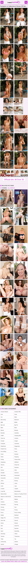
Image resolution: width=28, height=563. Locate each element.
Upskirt (2, 544)
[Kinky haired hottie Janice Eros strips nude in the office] (21, 288)
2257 (19, 561)
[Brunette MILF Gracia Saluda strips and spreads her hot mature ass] (7, 234)
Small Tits (16, 525)
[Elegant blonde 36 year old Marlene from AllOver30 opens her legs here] (21, 252)
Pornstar (3, 509)
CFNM (2, 435)
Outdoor (2, 501)
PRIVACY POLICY (10, 561)
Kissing (16, 480)
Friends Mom (17, 459)
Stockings (3, 533)
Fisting (2, 459)
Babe (15, 417)
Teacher (2, 536)
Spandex (16, 528)
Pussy (2, 512)
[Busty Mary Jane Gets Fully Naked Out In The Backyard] (21, 270)
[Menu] (2, 2)
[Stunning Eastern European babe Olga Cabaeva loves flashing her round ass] (7, 342)
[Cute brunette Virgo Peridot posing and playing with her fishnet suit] (21, 198)
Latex (2, 486)
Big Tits (16, 425)
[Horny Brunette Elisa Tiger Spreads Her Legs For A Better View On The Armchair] (7, 378)
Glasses (2, 464)
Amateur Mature (4, 411)
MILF (2, 499)
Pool (15, 507)
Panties (16, 501)
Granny (2, 470)
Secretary (16, 517)
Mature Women (17, 496)
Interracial (16, 478)
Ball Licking (3, 419)
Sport (2, 531)
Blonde (2, 430)
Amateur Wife (17, 411)
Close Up (3, 438)
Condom (16, 438)
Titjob (2, 539)
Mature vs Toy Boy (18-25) (20, 493)
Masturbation (17, 491)
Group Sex (16, 464)
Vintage (16, 544)
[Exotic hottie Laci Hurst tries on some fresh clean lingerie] (7, 198)
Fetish (2, 456)
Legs (15, 486)
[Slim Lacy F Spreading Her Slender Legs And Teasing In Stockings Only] (7, 360)
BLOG (2, 561)
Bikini (2, 427)
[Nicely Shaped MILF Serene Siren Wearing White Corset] (7, 288)
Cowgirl (2, 440)
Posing (16, 509)
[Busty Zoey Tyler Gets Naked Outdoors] (21, 216)
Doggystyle (17, 446)
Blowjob (16, 430)
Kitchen (2, 483)
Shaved (16, 520)
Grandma (16, 467)
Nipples (16, 499)
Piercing (16, 504)
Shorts (2, 523)
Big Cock (3, 425)
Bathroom (16, 419)
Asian (15, 414)
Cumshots (16, 443)
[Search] (26, 2)
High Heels (3, 475)
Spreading (16, 531)
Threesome (17, 536)
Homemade (17, 475)
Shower (16, 523)
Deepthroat (3, 446)
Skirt (2, 525)
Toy (15, 539)
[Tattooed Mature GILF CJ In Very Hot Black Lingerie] (7, 396)
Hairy (15, 470)
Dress (15, 448)
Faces (15, 451)
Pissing (2, 507)
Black (15, 427)
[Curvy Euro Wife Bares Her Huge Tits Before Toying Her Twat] (7, 270)
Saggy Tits (3, 517)
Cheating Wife (17, 435)
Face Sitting (3, 451)
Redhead (16, 515)
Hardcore (16, 472)
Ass (2, 417)
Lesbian (2, 488)
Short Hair (3, 520)
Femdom (16, 454)
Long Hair (3, 491)
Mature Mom (3, 493)
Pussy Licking (17, 512)
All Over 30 (11, 188)
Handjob (2, 472)
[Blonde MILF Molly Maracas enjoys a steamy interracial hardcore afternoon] (21, 234)
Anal (2, 414)
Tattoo (15, 533)
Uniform (16, 541)
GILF (2, 467)
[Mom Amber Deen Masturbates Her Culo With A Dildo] (21, 396)
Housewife (3, 478)
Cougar (16, 440)
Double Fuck (3, 448)
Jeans (2, 480)
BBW (2, 422)
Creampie (3, 443)
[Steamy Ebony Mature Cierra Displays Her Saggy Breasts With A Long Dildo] (21, 306)
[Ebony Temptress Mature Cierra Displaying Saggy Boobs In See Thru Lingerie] (7, 306)
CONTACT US (24, 561)
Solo (2, 528)
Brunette (3, 432)
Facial (2, 454)
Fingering (16, 456)
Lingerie (16, 488)
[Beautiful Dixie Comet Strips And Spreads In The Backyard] (21, 378)
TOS (5, 561)
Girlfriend (16, 462)
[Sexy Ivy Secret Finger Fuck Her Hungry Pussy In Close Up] (21, 360)
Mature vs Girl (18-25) (6, 496)
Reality (2, 515)
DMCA (16, 561)
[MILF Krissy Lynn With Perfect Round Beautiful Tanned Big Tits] (7, 324)
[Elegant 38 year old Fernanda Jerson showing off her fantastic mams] (7, 252)
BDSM (15, 422)
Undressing (3, 541)
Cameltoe (16, 432)
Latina (15, 483)
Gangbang (3, 462)
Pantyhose (3, 504)
